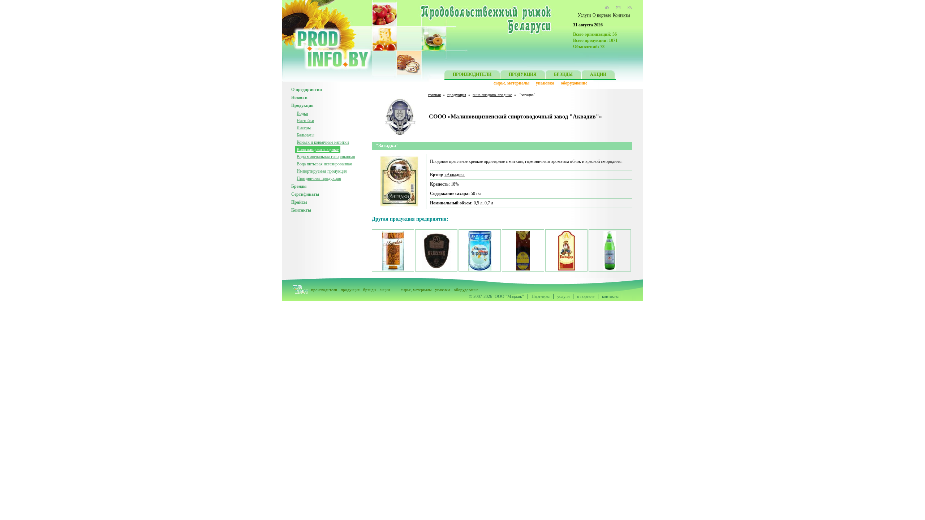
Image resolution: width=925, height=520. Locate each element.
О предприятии (306, 89)
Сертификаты (305, 194)
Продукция (302, 105)
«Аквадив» (454, 174)
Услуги (584, 15)
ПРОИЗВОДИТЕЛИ (472, 74)
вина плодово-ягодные (492, 94)
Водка (302, 113)
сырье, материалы (511, 83)
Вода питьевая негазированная (324, 163)
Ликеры (304, 127)
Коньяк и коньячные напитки (323, 142)
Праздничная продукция (319, 178)
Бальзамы (305, 135)
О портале (602, 15)
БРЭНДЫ (563, 74)
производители (324, 289)
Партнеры (541, 296)
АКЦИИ (598, 74)
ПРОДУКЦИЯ (523, 74)
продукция (456, 94)
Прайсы (299, 202)
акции (385, 289)
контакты (610, 296)
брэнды (369, 289)
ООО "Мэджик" (509, 296)
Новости (299, 97)
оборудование (574, 83)
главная (434, 94)
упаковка (545, 83)
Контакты (621, 15)
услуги (563, 296)
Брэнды (298, 186)
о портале (585, 296)
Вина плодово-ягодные (318, 149)
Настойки (305, 120)
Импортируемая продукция (322, 171)
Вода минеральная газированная (326, 156)
